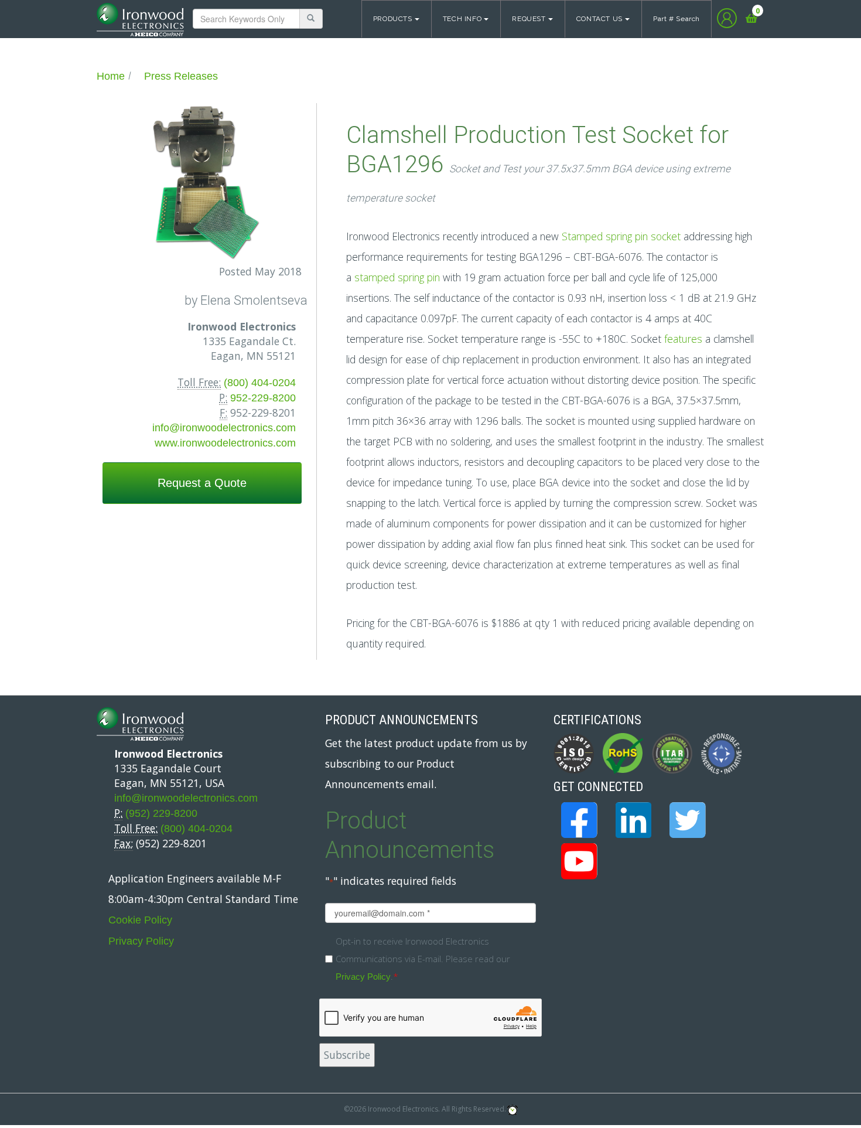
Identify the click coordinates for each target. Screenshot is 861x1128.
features (683, 339)
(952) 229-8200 (161, 813)
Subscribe (347, 1055)
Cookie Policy (140, 920)
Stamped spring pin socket (621, 236)
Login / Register (727, 18)
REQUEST (528, 19)
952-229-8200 (263, 398)
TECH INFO (462, 19)
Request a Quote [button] (202, 482)
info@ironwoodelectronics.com (224, 428)
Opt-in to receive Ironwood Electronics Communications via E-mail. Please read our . (423, 958)
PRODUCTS (392, 19)
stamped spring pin (397, 277)
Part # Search (676, 19)
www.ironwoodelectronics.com (225, 443)
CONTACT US (599, 19)
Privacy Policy (141, 941)
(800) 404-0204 (260, 383)
